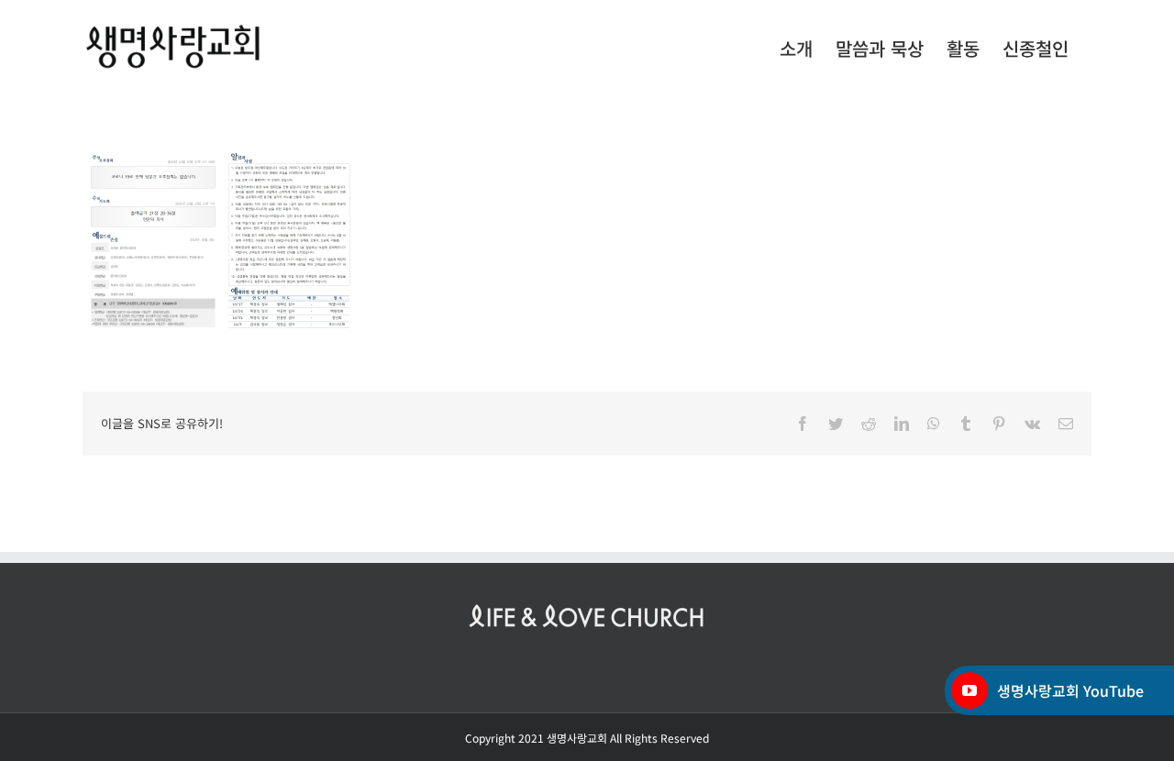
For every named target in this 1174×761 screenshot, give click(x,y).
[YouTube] (969, 690)
